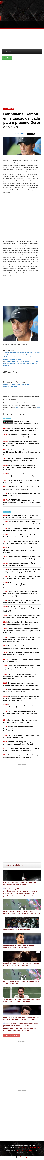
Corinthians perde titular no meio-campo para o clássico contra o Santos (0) (20, 721)
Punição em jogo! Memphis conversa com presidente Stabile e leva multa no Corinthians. (20, 895)
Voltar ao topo (22, 1157)
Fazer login (7, 58)
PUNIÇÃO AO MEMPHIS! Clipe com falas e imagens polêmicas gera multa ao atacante (21, 964)
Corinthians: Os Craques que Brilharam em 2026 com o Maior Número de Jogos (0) (21, 516)
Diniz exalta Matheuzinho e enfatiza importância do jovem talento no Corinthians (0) (20, 684)
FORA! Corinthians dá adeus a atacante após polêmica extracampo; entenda (19, 883)
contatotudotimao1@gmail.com (29, 1147)
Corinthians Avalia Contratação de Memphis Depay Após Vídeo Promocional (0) (21, 529)
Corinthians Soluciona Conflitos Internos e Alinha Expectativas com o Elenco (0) (21, 623)
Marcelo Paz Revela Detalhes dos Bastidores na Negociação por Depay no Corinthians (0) (22, 571)
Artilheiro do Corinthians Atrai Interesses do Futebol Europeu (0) (21, 660)
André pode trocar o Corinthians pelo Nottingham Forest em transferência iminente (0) (21, 647)
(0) (20, 429)
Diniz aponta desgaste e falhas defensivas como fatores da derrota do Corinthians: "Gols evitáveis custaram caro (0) (21, 698)
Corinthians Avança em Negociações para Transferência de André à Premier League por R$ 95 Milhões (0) (21, 631)
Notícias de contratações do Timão (16, 384)
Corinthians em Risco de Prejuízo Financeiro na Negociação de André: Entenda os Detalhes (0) (22, 616)
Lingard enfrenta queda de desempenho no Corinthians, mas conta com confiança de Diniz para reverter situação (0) (21, 639)
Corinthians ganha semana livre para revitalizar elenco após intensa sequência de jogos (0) (21, 713)
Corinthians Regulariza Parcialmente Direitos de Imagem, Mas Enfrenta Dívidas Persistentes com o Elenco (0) (22, 668)
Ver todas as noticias (12, 1035)
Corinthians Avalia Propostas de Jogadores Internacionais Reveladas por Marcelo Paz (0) (21, 558)
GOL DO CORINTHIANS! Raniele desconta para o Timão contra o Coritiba (21, 982)
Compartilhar (19, 134)
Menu (8, 52)
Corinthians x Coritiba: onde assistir (16, 929)
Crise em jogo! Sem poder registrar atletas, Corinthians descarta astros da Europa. (18, 946)
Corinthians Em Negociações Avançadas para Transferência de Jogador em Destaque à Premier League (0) (20, 594)
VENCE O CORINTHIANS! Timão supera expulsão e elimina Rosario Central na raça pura (21, 1000)
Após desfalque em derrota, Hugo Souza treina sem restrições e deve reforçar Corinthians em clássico (20, 363)
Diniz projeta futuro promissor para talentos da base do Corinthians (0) (21, 736)
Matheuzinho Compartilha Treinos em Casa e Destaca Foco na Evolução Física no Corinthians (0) (22, 585)
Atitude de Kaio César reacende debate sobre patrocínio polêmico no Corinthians (19, 1029)
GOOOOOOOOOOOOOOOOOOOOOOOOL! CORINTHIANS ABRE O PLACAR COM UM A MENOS (21, 913)
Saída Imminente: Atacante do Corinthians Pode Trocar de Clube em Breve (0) (21, 536)
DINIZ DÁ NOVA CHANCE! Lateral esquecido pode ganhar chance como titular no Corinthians (21, 1018)
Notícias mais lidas (10, 386)
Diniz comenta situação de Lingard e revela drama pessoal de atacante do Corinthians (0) (21, 577)
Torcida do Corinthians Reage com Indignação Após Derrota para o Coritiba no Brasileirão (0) (19, 729)
